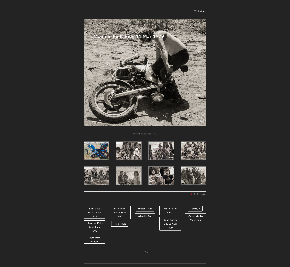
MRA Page (201, 11)
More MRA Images (95, 239)
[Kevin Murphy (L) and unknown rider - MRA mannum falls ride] (161, 184)
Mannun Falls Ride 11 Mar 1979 (95, 227)
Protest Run (145, 208)
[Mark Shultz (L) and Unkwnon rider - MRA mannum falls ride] (128, 159)
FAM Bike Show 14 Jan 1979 (95, 212)
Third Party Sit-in (170, 210)
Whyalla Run (145, 216)
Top (146, 252)
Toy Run (195, 208)
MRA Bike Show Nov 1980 (120, 212)
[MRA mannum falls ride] (96, 159)
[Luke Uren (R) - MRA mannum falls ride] (193, 184)
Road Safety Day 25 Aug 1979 (170, 224)
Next (203, 194)
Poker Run (120, 223)
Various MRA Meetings (195, 218)
